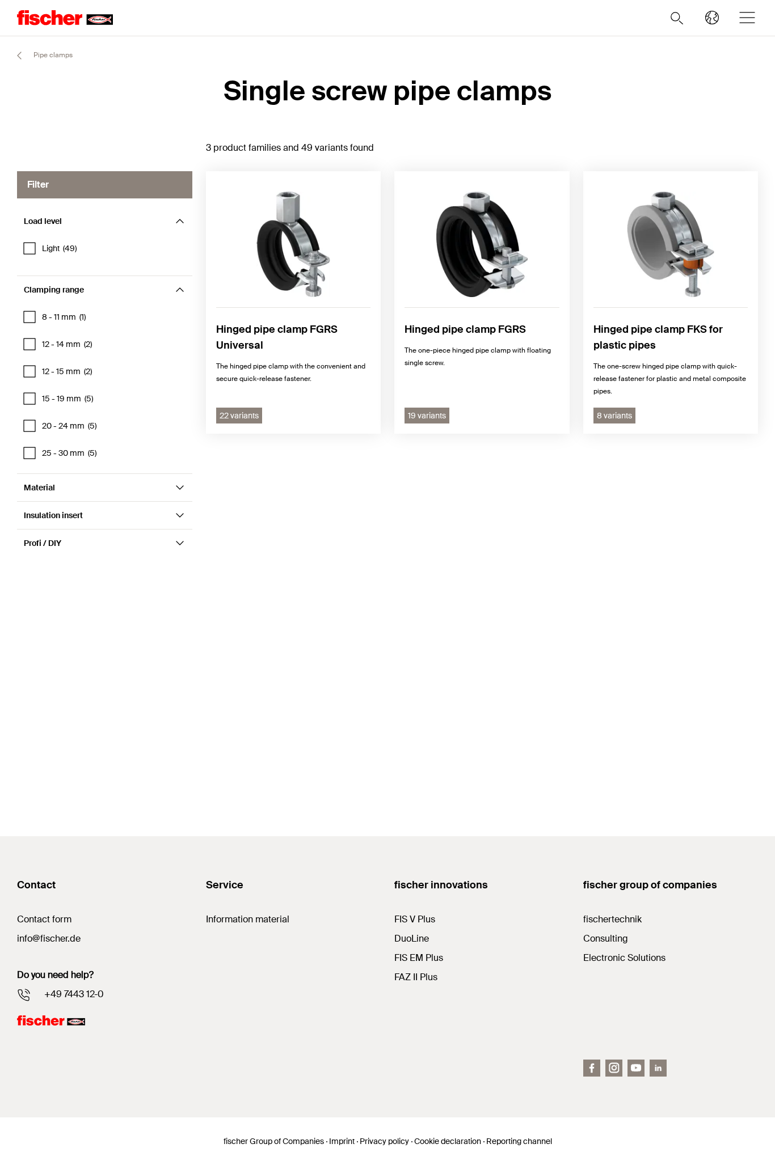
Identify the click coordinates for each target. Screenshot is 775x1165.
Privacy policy (384, 1141)
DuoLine (411, 938)
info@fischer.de (49, 938)
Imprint (342, 1141)
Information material (247, 919)
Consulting (605, 938)
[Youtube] (636, 1068)
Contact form (44, 919)
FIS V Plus (414, 919)
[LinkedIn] (658, 1068)
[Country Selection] (712, 17)
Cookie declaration (447, 1141)
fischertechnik (612, 919)
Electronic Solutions (624, 958)
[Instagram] (613, 1068)
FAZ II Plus (415, 977)
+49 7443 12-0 (74, 994)
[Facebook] (591, 1068)
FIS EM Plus (418, 958)
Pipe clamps (52, 55)
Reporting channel (519, 1141)
